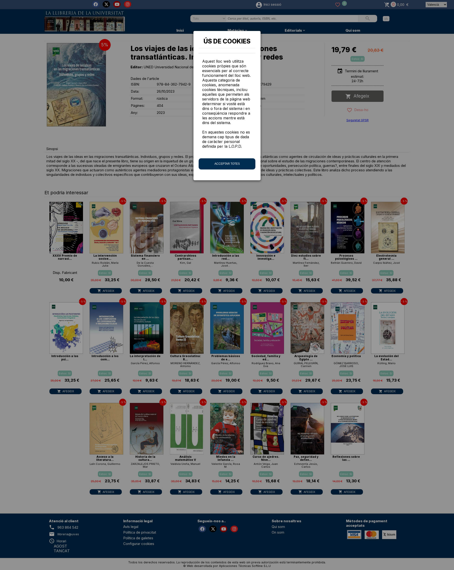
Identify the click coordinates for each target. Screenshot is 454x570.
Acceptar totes (227, 163)
